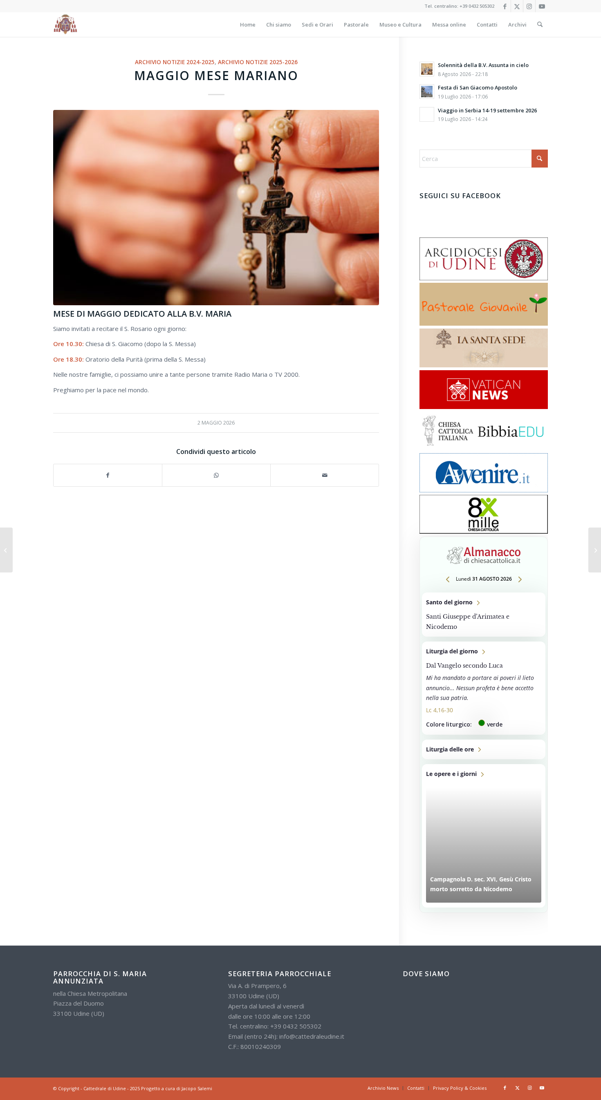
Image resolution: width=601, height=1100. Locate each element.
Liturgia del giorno (483, 688)
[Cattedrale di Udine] (65, 24)
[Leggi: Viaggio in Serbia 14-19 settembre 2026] (426, 114)
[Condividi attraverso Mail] (325, 475)
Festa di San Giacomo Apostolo (477, 87)
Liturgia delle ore (483, 750)
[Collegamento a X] (517, 6)
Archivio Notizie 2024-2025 (175, 62)
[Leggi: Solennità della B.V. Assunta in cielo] (426, 69)
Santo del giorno (483, 614)
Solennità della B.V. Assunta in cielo (483, 65)
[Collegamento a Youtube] (542, 6)
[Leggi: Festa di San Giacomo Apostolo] (426, 91)
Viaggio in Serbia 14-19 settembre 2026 (487, 110)
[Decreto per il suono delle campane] (6, 550)
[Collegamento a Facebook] (505, 6)
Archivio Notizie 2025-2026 (258, 62)
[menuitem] (248, 24)
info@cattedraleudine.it (311, 1036)
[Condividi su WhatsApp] (216, 475)
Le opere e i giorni (483, 836)
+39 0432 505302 (477, 6)
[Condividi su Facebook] (108, 475)
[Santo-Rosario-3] (216, 207)
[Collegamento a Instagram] (529, 6)
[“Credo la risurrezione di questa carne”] (594, 550)
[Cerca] (540, 24)
